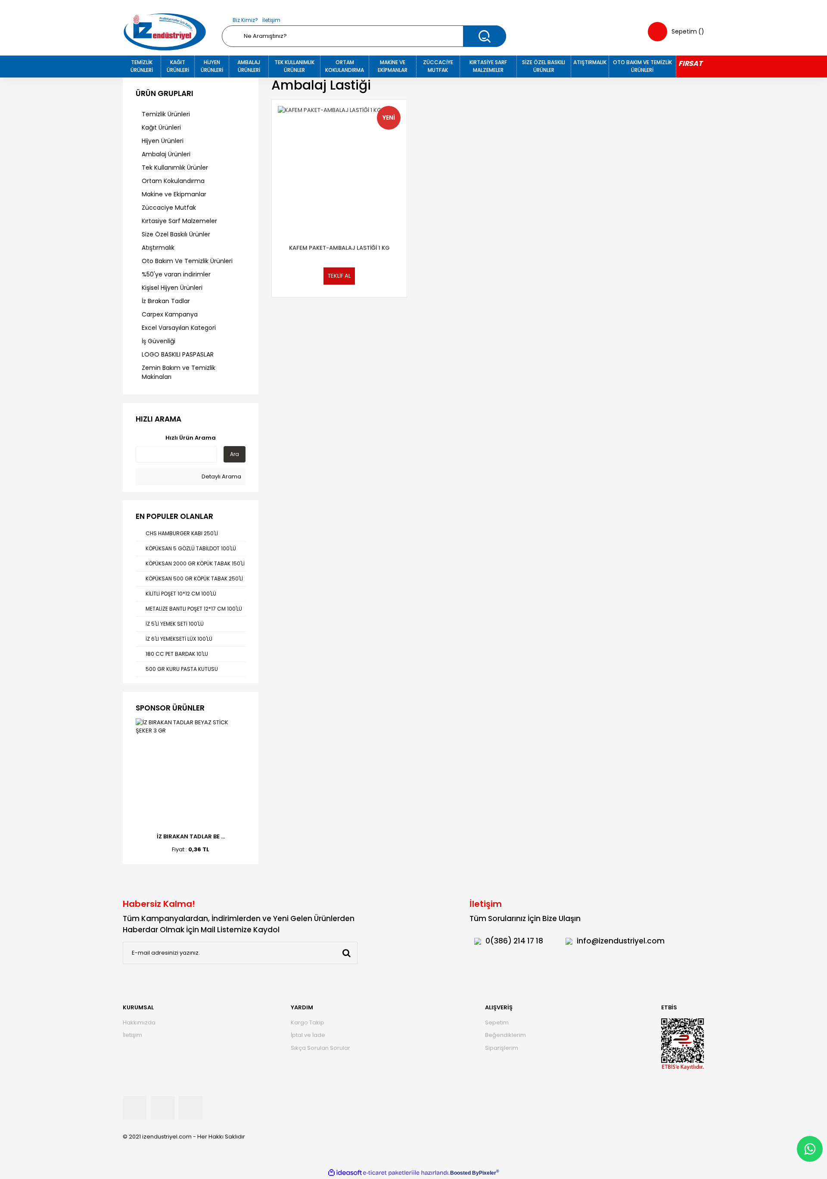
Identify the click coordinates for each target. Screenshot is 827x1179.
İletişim (271, 20)
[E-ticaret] (388, 1173)
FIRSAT (690, 63)
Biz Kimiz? (245, 20)
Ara (234, 454)
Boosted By (464, 1173)
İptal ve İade (308, 1035)
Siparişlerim (501, 1048)
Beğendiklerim (505, 1035)
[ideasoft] (345, 1173)
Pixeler (487, 1173)
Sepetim (497, 1022)
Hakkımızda (139, 1022)
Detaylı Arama (220, 476)
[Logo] (165, 32)
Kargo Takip (307, 1022)
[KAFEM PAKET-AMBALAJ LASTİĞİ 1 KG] (339, 167)
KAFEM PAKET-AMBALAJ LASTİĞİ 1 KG (339, 248)
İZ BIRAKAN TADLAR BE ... (191, 836)
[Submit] (346, 953)
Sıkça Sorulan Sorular (320, 1048)
